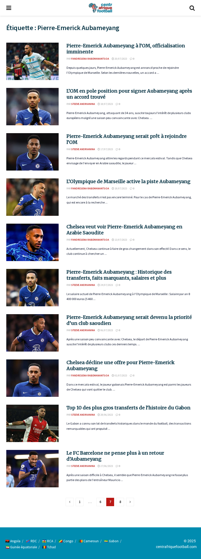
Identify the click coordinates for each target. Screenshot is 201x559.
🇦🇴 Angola (12, 541)
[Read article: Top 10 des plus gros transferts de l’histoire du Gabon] (32, 423)
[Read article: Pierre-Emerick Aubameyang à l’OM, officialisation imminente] (32, 61)
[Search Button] (192, 8)
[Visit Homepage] (100, 8)
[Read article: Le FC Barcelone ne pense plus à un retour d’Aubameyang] (32, 468)
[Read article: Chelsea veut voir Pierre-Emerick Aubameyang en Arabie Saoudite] (32, 242)
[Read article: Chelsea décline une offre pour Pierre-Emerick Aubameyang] (32, 378)
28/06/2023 (106, 414)
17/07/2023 (106, 149)
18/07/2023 (106, 104)
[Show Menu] (8, 8)
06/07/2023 (106, 330)
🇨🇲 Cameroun (89, 541)
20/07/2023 (120, 58)
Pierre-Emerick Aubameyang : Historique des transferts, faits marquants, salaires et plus (119, 275)
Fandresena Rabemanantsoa (90, 58)
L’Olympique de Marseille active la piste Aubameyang (128, 181)
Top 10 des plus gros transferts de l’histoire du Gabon (128, 408)
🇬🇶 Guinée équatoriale (21, 547)
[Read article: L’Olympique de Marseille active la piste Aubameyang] (32, 197)
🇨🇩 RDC (31, 541)
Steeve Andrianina (83, 104)
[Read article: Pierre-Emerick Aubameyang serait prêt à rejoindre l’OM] (32, 152)
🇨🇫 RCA (47, 541)
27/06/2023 (106, 466)
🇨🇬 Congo (65, 541)
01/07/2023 (120, 375)
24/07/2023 (106, 285)
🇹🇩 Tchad (49, 547)
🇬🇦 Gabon (111, 541)
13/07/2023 (120, 239)
